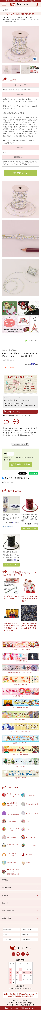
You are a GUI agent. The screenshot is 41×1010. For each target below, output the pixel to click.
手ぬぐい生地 (11, 837)
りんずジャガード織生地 (13, 813)
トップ (4, 17)
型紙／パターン (12, 862)
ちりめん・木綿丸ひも (18, 17)
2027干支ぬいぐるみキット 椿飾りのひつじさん (29, 598)
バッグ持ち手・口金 (13, 855)
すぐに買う (20, 172)
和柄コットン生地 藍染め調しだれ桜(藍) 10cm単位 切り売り (29, 626)
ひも (8, 17)
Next (35, 48)
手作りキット (30, 837)
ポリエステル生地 (32, 813)
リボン (28, 829)
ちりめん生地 (30, 795)
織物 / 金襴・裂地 (32, 804)
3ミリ (31, 17)
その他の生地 (11, 821)
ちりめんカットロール (13, 829)
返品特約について (8, 482)
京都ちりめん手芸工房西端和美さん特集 (13, 872)
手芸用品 (29, 854)
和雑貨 (28, 862)
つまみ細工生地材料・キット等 (12, 804)
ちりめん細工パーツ (13, 845)
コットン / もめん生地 (13, 795)
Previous (6, 48)
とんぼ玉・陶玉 (31, 845)
